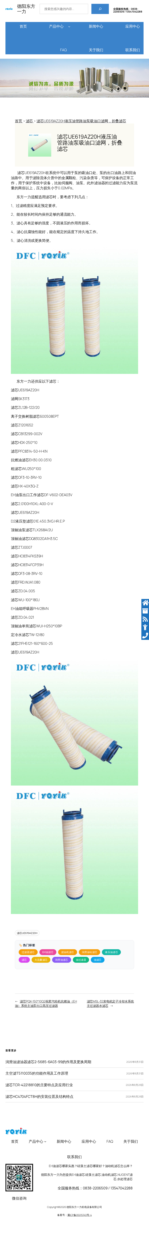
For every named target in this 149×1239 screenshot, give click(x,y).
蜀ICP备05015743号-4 (79, 1215)
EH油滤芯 (48, 952)
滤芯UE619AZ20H (27, 933)
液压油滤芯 (111, 952)
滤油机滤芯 (67, 952)
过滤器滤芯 (28, 952)
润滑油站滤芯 (89, 952)
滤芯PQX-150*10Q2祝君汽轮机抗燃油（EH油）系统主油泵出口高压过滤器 (46, 1003)
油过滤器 (81, 959)
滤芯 (24, 959)
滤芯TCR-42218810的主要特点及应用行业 (39, 1085)
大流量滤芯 (41, 959)
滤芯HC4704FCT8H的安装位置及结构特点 (39, 1097)
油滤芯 (98, 959)
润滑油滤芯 (61, 959)
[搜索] (100, 9)
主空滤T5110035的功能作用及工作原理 (36, 1073)
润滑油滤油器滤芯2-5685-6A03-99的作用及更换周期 (48, 1062)
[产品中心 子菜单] (69, 26)
